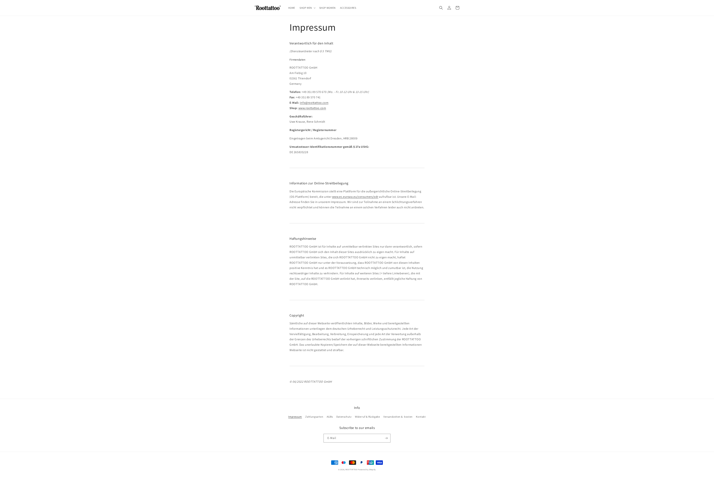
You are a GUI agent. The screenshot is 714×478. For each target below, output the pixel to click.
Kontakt (421, 416)
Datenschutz (344, 416)
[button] (307, 8)
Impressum (295, 416)
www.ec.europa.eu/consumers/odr (355, 197)
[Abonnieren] (386, 438)
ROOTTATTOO (351, 469)
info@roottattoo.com (314, 103)
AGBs (330, 416)
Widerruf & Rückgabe (367, 416)
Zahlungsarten (314, 416)
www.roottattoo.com (312, 108)
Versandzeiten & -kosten (398, 416)
